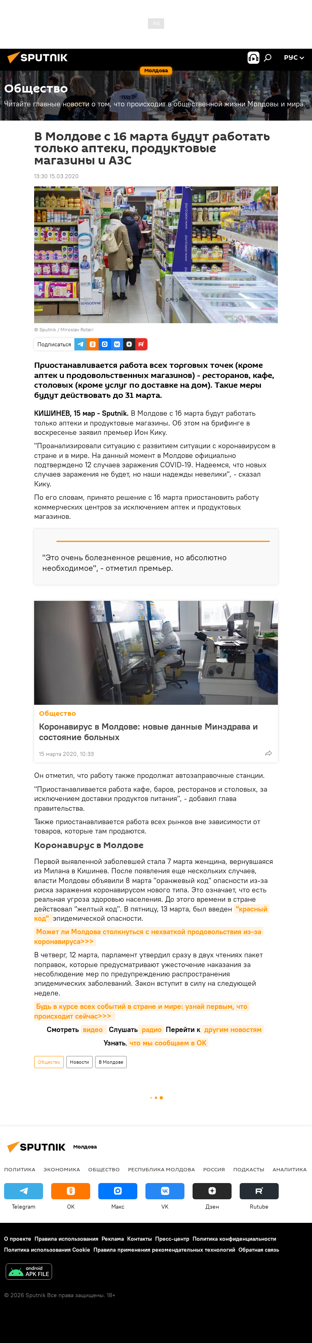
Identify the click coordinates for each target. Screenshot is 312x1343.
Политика (19, 1169)
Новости (79, 1062)
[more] (268, 753)
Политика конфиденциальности (234, 1238)
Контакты (139, 1238)
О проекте (17, 1238)
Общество (57, 713)
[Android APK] (28, 1272)
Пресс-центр (172, 1238)
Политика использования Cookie (47, 1249)
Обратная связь (258, 1249)
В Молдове (111, 1062)
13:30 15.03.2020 (56, 176)
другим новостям (232, 1029)
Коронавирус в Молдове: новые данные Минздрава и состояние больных (148, 731)
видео (94, 1029)
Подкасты (248, 1169)
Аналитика (290, 1169)
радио (151, 1029)
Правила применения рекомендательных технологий (164, 1249)
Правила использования (66, 1238)
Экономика (61, 1169)
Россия (214, 1169)
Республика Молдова (161, 1169)
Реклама (113, 1238)
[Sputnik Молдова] (40, 64)
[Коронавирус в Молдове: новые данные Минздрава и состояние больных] (156, 653)
